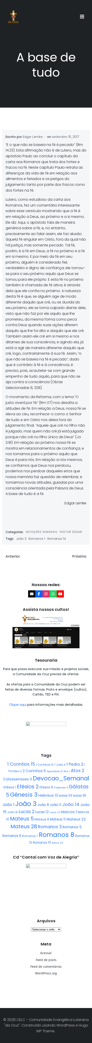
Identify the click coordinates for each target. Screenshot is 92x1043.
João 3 (21, 538)
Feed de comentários (46, 966)
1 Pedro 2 (75, 764)
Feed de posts (46, 960)
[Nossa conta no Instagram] (46, 593)
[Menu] (82, 16)
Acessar (46, 953)
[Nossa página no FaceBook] (38, 593)
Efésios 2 (28, 786)
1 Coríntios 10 (45, 765)
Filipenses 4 (61, 787)
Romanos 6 (11, 835)
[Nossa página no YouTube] (60, 593)
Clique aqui (18, 704)
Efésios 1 (10, 787)
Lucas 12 (42, 812)
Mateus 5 (22, 818)
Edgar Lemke (33, 137)
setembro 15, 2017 (65, 137)
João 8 (43, 804)
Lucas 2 (26, 812)
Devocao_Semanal (61, 778)
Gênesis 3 (24, 795)
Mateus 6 (42, 819)
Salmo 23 (57, 843)
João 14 (70, 804)
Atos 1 (66, 771)
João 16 (12, 812)
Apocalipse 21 (55, 771)
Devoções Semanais (41, 532)
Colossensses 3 (17, 779)
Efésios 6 (46, 787)
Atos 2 (77, 770)
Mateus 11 (58, 819)
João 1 (8, 804)
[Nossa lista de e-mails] (31, 593)
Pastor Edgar (71, 532)
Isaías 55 (79, 795)
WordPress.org (46, 973)
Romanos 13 (42, 842)
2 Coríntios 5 (34, 770)
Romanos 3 (50, 827)
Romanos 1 (37, 538)
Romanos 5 (72, 827)
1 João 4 (60, 765)
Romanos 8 (56, 834)
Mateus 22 (76, 819)
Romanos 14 (56, 538)
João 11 (55, 804)
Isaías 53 (65, 795)
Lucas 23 (55, 812)
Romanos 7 (30, 836)
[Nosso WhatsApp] (53, 593)
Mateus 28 (23, 826)
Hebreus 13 (48, 795)
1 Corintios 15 (21, 764)
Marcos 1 (69, 811)
